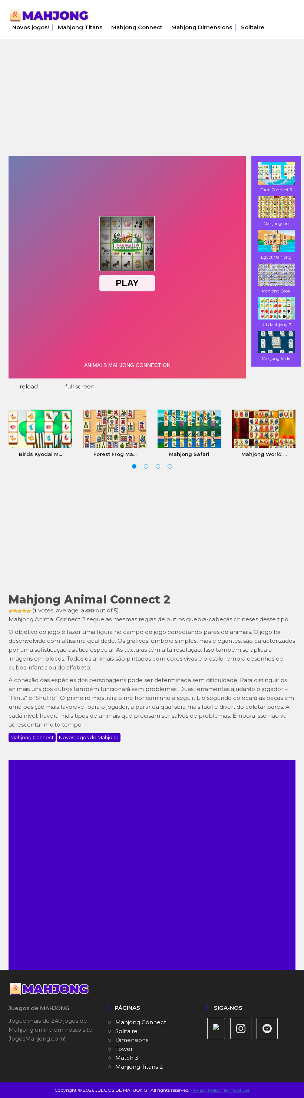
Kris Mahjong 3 (276, 324)
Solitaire (252, 27)
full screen (80, 386)
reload (29, 386)
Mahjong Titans (80, 27)
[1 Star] (11, 611)
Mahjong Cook (276, 291)
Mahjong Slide (276, 358)
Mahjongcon (276, 223)
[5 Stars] (28, 611)
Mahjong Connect (136, 27)
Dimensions (131, 1040)
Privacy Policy (206, 1090)
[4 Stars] (24, 611)
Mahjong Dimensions (201, 27)
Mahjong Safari (189, 454)
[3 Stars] (19, 611)
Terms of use (236, 1090)
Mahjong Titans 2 (139, 1066)
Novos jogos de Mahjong (89, 737)
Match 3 (126, 1057)
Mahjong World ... (264, 454)
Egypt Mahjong (276, 257)
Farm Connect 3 (276, 189)
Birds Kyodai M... (40, 454)
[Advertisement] (152, 100)
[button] (134, 466)
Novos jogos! (30, 27)
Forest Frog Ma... (114, 454)
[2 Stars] (15, 611)
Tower (124, 1048)
